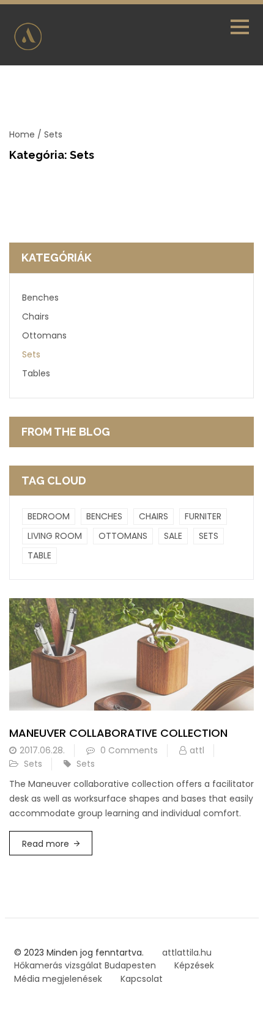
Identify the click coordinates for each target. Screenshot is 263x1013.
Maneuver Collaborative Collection (118, 733)
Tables (36, 373)
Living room (55, 536)
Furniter (203, 516)
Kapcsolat (141, 979)
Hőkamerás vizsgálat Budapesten (85, 965)
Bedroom (49, 516)
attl (197, 750)
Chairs (35, 316)
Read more (45, 844)
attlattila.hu (187, 952)
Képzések (194, 965)
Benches (40, 297)
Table (39, 555)
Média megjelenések (58, 979)
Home (22, 134)
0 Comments (129, 750)
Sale (173, 536)
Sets (31, 354)
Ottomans (44, 335)
